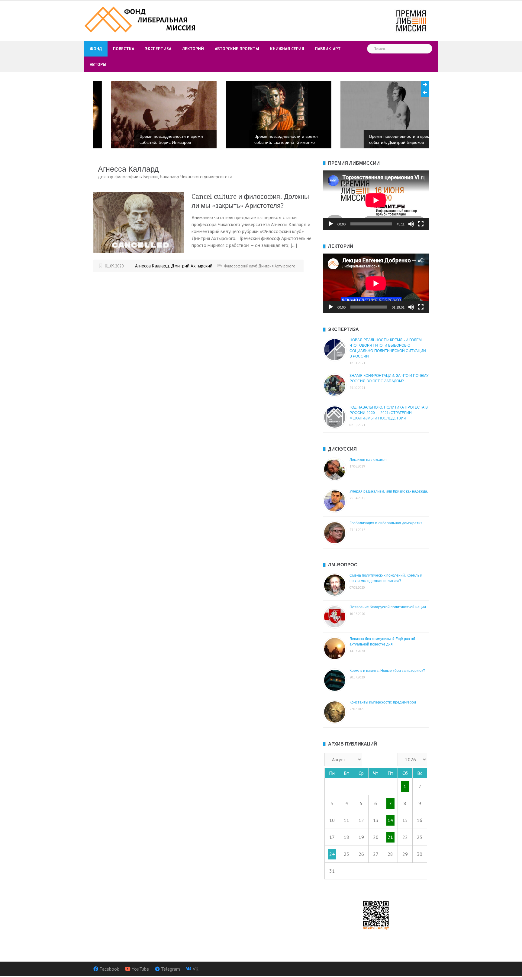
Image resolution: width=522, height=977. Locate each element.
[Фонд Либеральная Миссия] (141, 19)
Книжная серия (287, 48)
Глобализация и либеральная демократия (386, 523)
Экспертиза (158, 48)
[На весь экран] (421, 224)
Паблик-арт (328, 48)
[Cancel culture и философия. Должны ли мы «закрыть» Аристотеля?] (138, 222)
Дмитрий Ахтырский (191, 266)
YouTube (140, 969)
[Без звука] (411, 224)
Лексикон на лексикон (368, 460)
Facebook (109, 969)
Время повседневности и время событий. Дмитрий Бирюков (383, 139)
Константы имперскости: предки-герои (383, 702)
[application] (376, 200)
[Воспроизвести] (331, 224)
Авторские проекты (237, 48)
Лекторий (193, 48)
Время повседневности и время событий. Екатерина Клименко (268, 139)
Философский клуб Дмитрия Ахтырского (259, 266)
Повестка (123, 48)
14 (390, 820)
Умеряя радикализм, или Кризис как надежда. (389, 491)
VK (195, 969)
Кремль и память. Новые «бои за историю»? (387, 670)
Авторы (98, 64)
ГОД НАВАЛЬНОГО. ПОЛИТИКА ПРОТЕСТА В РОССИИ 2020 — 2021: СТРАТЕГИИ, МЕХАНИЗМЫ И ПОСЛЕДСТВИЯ (389, 412)
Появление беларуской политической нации (388, 607)
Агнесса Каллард (152, 266)
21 (390, 837)
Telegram (170, 969)
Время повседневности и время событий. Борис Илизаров (153, 139)
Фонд (96, 48)
